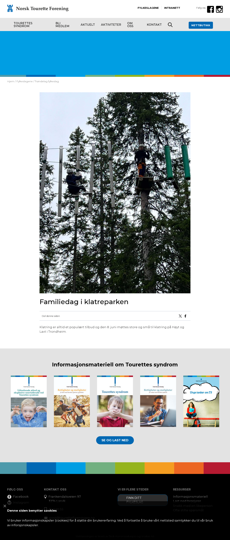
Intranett (172, 8)
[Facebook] (186, 316)
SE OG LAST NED (115, 440)
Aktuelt (88, 24)
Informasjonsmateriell (190, 496)
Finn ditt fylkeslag (134, 500)
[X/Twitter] (181, 316)
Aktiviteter (111, 24)
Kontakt (154, 24)
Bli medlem (62, 25)
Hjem (10, 81)
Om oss (130, 25)
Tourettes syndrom (23, 25)
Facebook (21, 496)
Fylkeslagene (148, 8)
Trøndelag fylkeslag (47, 81)
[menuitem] (31, 24)
